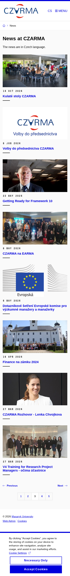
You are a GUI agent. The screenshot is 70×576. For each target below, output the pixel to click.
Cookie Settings (18, 552)
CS (50, 11)
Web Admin (9, 521)
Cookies (22, 521)
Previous (12, 485)
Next (60, 485)
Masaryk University (22, 516)
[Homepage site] (21, 11)
